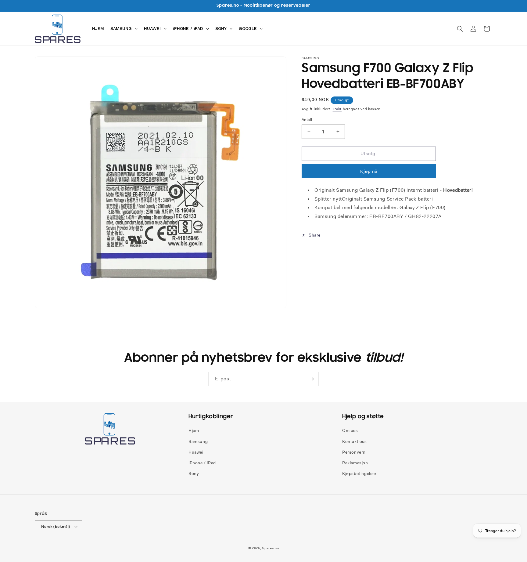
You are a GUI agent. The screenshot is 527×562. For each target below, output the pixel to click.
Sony (193, 473)
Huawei (195, 452)
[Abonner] (311, 379)
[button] (460, 28)
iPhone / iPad (202, 463)
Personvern (354, 452)
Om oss (350, 430)
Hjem (193, 430)
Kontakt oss (354, 441)
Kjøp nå (369, 171)
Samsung (198, 441)
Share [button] (315, 235)
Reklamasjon (355, 463)
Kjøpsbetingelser (359, 473)
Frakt (337, 109)
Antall (307, 119)
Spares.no (270, 548)
